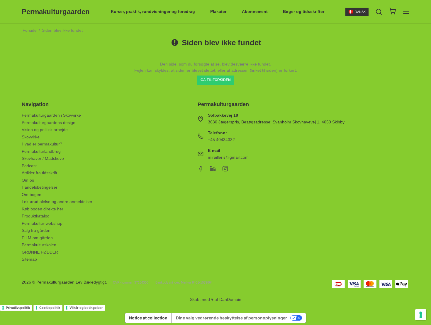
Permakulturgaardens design (48, 122)
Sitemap (29, 259)
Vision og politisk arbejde (45, 129)
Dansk (360, 12)
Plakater (218, 11)
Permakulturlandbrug (41, 151)
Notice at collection (148, 317)
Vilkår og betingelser (86, 308)
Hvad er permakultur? (42, 144)
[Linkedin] (213, 170)
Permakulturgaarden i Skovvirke (51, 115)
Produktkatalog (36, 216)
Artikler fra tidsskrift (39, 172)
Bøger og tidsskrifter (303, 11)
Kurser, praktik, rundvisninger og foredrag (153, 11)
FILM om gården (37, 237)
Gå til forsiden (216, 80)
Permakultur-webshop (42, 223)
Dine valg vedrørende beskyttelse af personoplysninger (231, 317)
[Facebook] (200, 170)
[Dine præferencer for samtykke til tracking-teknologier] (420, 314)
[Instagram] (225, 170)
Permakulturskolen (39, 244)
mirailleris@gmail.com (228, 157)
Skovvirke (31, 137)
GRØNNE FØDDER (40, 252)
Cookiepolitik (49, 308)
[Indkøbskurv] (392, 12)
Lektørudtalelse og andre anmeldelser (57, 201)
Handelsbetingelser (39, 187)
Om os (28, 180)
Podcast (29, 165)
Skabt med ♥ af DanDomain (215, 299)
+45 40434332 (221, 139)
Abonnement (255, 11)
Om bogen (31, 194)
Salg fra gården (36, 230)
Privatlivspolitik (18, 308)
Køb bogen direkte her (42, 209)
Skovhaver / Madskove (43, 158)
